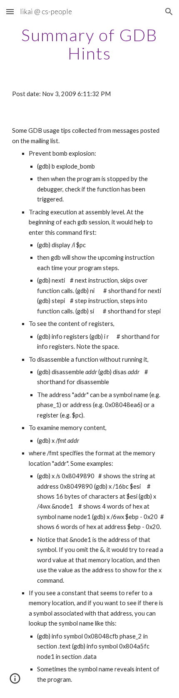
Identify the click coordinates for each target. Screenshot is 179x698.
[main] (90, 44)
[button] (10, 11)
